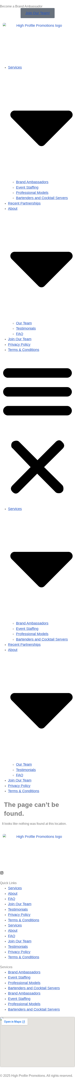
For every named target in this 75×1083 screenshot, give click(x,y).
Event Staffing (27, 187)
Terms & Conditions (23, 350)
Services (15, 888)
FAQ (19, 334)
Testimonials (26, 328)
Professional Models (32, 193)
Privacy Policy (19, 344)
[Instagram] (2, 873)
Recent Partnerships (24, 203)
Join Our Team (19, 339)
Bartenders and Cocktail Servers (42, 198)
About (12, 894)
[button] (37, 429)
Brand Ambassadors (32, 182)
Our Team (24, 323)
